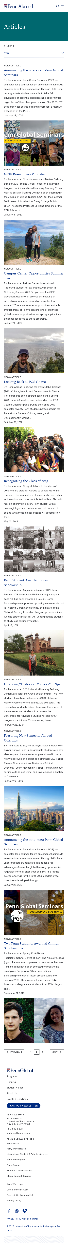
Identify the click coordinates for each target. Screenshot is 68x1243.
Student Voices (15, 1087)
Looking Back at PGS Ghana (25, 381)
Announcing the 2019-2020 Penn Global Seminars (33, 842)
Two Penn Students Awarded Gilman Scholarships (31, 946)
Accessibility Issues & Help (20, 1195)
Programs (12, 1076)
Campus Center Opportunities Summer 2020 (34, 275)
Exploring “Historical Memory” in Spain (34, 684)
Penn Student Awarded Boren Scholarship (26, 582)
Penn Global (13, 1143)
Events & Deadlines (17, 1099)
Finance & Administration (19, 1170)
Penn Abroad (13, 1165)
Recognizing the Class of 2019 (26, 480)
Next (55, 1052)
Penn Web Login (15, 1184)
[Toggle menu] (62, 6)
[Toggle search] (57, 6)
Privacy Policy (14, 1200)
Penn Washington (16, 1159)
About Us (12, 1093)
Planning (11, 1082)
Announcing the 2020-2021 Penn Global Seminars (33, 72)
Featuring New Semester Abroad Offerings (28, 738)
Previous (16, 1052)
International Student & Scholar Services (27, 1154)
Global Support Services (19, 1176)
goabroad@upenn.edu (18, 1133)
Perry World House (16, 1148)
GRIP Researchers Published (25, 174)
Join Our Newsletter (23, 1105)
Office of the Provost (17, 1189)
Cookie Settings (30, 1218)
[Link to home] (18, 6)
